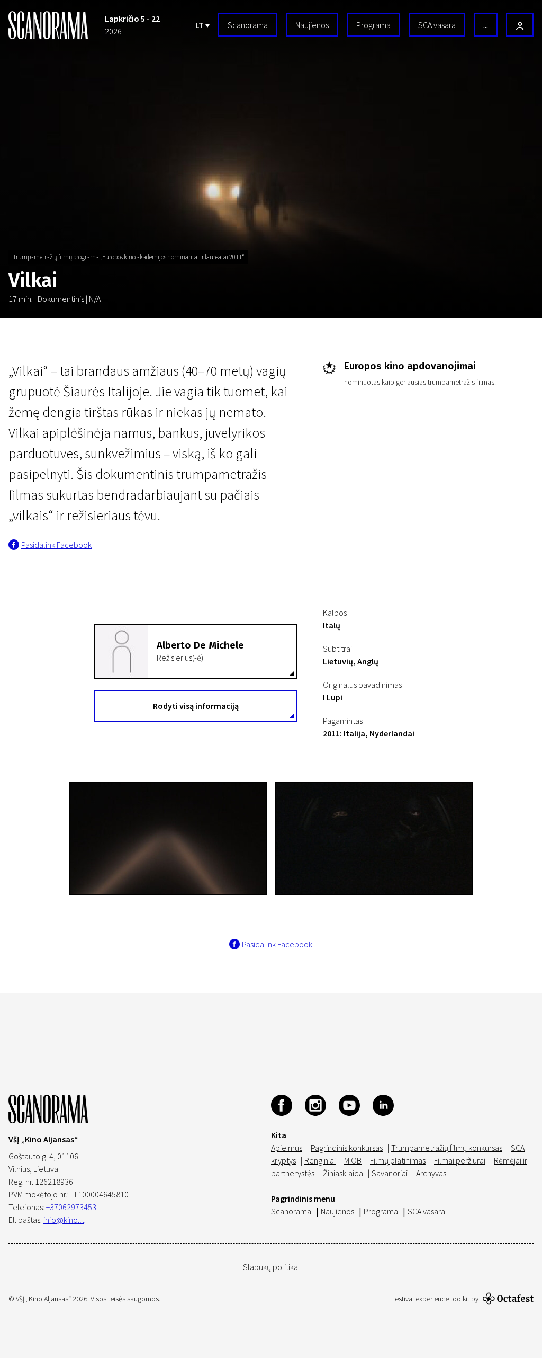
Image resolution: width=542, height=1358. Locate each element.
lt (200, 25)
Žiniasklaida (343, 1173)
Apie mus (286, 1147)
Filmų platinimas (398, 1160)
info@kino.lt (63, 1219)
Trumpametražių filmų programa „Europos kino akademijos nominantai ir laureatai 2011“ (128, 257)
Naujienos (312, 25)
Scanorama (248, 25)
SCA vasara (437, 25)
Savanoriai (390, 1173)
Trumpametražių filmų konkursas (446, 1147)
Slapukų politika (270, 1267)
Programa (373, 25)
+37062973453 (71, 1207)
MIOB (353, 1160)
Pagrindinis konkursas (347, 1147)
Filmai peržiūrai (459, 1160)
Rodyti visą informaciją (196, 705)
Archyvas (431, 1173)
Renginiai (320, 1160)
